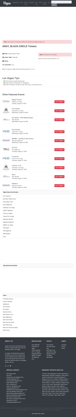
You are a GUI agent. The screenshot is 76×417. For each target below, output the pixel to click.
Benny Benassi (45, 375)
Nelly (58, 386)
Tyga (55, 395)
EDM (40, 2)
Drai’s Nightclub (7, 204)
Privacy (63, 348)
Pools (21, 2)
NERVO (62, 386)
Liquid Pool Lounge (8, 216)
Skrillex (53, 391)
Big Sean (52, 375)
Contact (63, 346)
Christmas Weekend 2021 (12, 379)
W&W (59, 395)
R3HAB (63, 388)
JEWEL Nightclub (8, 210)
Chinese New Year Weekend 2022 (14, 377)
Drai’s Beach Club (8, 202)
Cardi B (44, 377)
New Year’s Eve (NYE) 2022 (13, 396)
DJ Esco (50, 379)
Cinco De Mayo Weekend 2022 (14, 380)
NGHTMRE (45, 388)
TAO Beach (6, 228)
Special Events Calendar (10, 265)
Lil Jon (43, 384)
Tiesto (50, 393)
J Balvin (53, 382)
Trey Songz (62, 393)
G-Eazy (57, 380)
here (43, 42)
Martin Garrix (64, 384)
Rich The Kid (51, 389)
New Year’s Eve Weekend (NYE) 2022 (15, 398)
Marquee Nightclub (8, 222)
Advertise (63, 344)
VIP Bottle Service (8, 299)
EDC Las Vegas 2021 (11, 384)
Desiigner (44, 379)
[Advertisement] (38, 18)
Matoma (44, 386)
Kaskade (58, 382)
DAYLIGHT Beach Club (9, 199)
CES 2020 (9, 375)
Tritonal (44, 395)
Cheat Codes (50, 377)
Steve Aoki (44, 393)
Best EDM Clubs (7, 325)
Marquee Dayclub (8, 219)
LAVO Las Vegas (7, 213)
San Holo (48, 391)
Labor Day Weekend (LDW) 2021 (14, 391)
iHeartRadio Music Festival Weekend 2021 (16, 389)
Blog (49, 2)
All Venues (6, 309)
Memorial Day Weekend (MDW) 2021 (15, 393)
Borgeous (58, 375)
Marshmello (57, 384)
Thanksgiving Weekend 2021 (13, 402)
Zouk (12, 65)
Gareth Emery (63, 380)
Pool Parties (6, 306)
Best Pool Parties (8, 319)
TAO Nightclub (7, 230)
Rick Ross (58, 389)
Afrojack (59, 373)
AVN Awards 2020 (11, 373)
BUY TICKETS (59, 102)
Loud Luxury (49, 384)
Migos (48, 386)
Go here (32, 69)
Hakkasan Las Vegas (9, 207)
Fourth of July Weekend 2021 (13, 386)
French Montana (46, 380)
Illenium (48, 382)
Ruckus (63, 389)
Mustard (54, 386)
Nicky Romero (52, 388)
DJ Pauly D (55, 379)
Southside (65, 391)
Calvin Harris (65, 375)
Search (54, 5)
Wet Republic (6, 233)
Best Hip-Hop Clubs (8, 322)
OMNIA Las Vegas (8, 225)
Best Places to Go (8, 314)
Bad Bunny (65, 373)
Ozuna (58, 388)
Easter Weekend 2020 (12, 382)
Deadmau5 (62, 377)
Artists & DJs (26, 3)
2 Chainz (44, 373)
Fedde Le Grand (63, 379)
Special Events (45, 3)
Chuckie (56, 377)
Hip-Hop (36, 3)
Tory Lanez (55, 393)
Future (52, 380)
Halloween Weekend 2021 (12, 388)
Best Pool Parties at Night (10, 327)
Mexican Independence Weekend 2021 (16, 395)
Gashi (43, 382)
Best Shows (6, 330)
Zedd (63, 395)
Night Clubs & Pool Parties (10, 192)
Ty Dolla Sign (50, 395)
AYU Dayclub (6, 196)
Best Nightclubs (7, 317)
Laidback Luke (64, 382)
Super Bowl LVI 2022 (11, 400)
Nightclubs (16, 2)
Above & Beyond (52, 373)
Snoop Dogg (59, 391)
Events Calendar (7, 301)
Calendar (31, 2)
